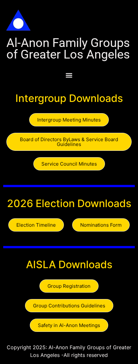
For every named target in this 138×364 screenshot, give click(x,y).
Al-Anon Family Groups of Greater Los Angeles (68, 48)
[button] (69, 75)
